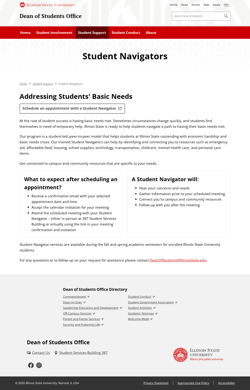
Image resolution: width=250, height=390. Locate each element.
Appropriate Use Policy (193, 383)
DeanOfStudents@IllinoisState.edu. (178, 260)
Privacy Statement (156, 383)
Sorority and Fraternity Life (81, 325)
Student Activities (140, 308)
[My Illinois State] (226, 5)
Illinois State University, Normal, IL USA (52, 383)
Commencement (74, 297)
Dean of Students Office (51, 16)
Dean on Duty (72, 302)
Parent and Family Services (81, 319)
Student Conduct (126, 32)
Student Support (92, 32)
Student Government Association (151, 302)
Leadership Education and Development (90, 308)
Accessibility (226, 383)
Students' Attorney (141, 313)
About (151, 32)
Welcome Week (138, 319)
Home (25, 32)
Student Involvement (54, 32)
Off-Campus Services (77, 313)
